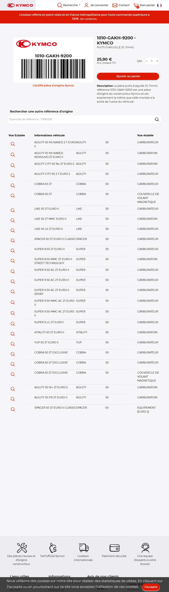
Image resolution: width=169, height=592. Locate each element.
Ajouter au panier (128, 76)
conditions (91, 19)
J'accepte (150, 587)
